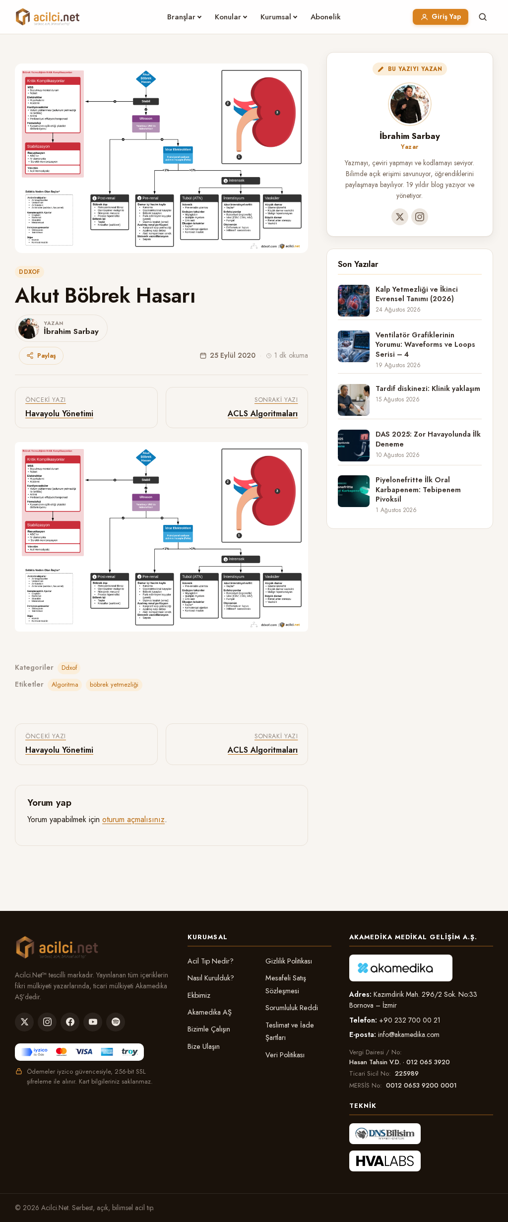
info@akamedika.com (409, 1034)
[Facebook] (70, 1022)
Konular (228, 16)
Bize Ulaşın (204, 1046)
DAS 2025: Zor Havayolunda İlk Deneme (428, 439)
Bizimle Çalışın (209, 1029)
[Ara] (482, 16)
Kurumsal (275, 16)
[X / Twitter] (399, 216)
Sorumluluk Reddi (291, 1008)
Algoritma (65, 684)
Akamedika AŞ (210, 1012)
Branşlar (181, 16)
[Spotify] (115, 1022)
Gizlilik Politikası (288, 961)
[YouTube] (92, 1022)
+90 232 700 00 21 (410, 1020)
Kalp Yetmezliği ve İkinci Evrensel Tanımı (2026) (417, 294)
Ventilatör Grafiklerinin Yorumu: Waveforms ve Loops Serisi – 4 (425, 344)
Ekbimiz (199, 995)
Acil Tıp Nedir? (211, 961)
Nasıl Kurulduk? (211, 978)
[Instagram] (419, 216)
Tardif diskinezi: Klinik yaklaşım (428, 388)
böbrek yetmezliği (114, 684)
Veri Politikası (285, 1055)
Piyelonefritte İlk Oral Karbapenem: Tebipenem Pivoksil (418, 489)
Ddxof (29, 272)
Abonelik (326, 16)
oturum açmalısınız (133, 819)
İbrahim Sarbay (410, 136)
